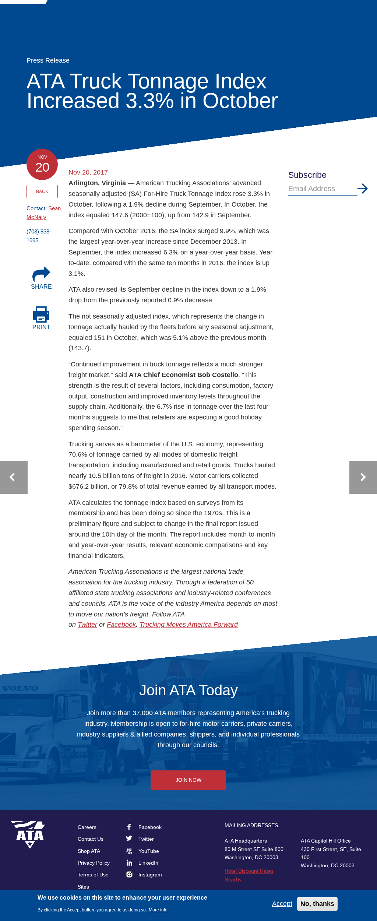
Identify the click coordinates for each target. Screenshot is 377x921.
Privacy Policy (94, 863)
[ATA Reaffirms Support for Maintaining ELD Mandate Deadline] (14, 477)
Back (42, 191)
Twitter (87, 624)
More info (158, 910)
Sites (83, 887)
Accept (282, 903)
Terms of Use (93, 875)
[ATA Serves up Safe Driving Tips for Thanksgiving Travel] (363, 477)
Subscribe (362, 188)
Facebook (121, 624)
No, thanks (317, 903)
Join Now (188, 780)
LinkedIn (148, 863)
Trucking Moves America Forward (189, 624)
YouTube (148, 851)
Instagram (150, 875)
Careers (87, 827)
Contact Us (90, 839)
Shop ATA (89, 851)
